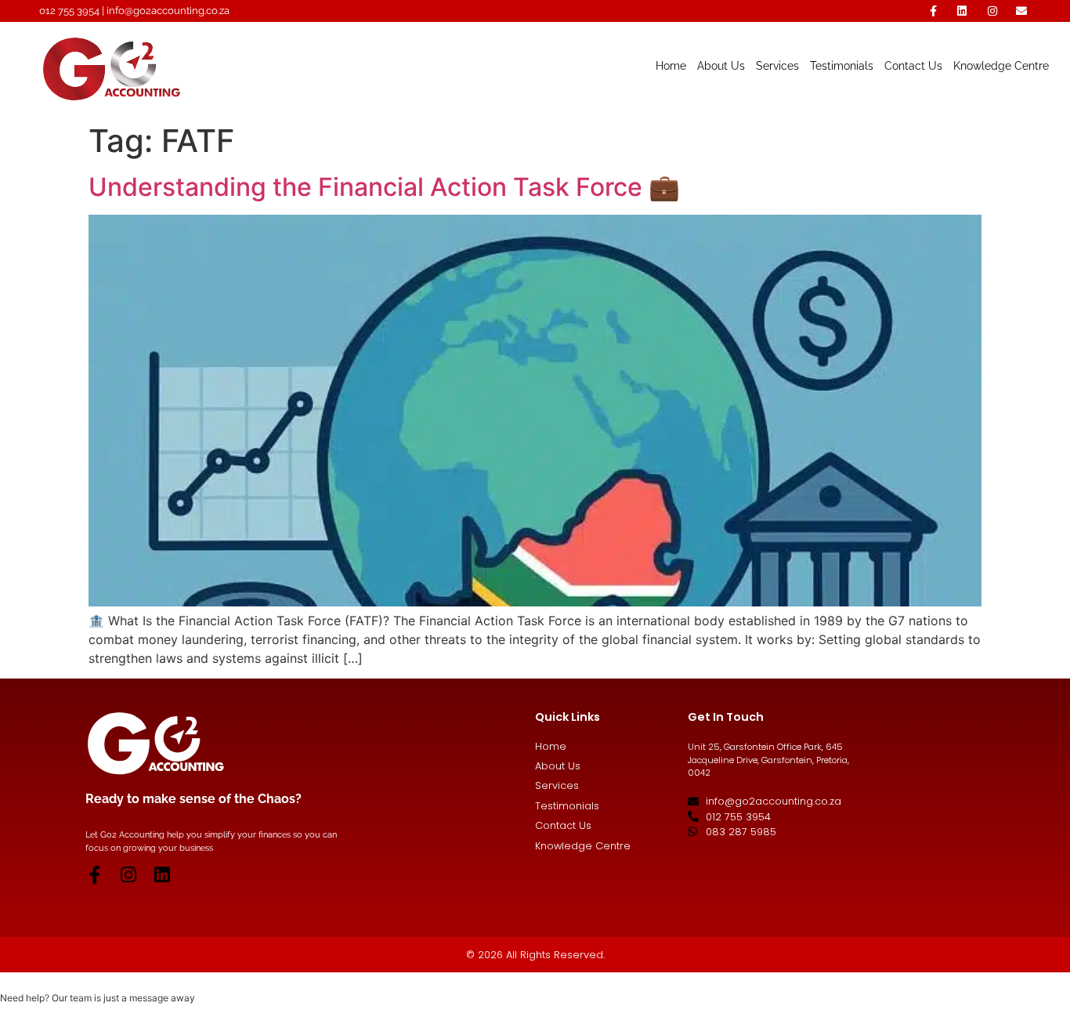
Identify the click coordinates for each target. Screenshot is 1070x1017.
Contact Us (913, 65)
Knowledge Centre (1001, 65)
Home (671, 65)
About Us (721, 65)
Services (777, 65)
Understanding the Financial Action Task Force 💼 (384, 187)
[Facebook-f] (94, 875)
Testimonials (841, 65)
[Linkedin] (162, 875)
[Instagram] (128, 875)
